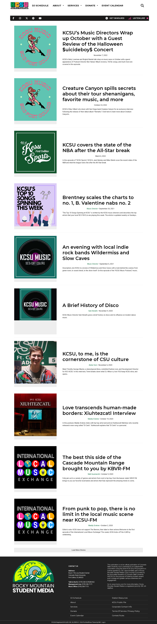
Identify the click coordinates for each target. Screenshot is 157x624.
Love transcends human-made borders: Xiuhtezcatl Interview (99, 410)
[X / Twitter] (27, 18)
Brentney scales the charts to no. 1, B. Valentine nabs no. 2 (98, 200)
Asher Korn (93, 365)
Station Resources (120, 598)
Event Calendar (112, 5)
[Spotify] (33, 18)
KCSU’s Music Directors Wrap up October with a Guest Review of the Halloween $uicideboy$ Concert (97, 41)
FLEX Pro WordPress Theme (88, 622)
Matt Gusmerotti (94, 474)
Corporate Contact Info (122, 607)
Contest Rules (118, 616)
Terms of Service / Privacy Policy (126, 611)
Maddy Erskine (93, 419)
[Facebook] (13, 18)
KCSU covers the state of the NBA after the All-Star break (96, 147)
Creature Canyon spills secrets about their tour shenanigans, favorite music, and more (99, 93)
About (57, 5)
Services (73, 5)
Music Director (92, 209)
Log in (103, 622)
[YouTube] (40, 18)
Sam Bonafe (93, 311)
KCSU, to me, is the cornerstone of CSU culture (95, 356)
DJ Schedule (40, 5)
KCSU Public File (119, 602)
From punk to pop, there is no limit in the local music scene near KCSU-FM (98, 514)
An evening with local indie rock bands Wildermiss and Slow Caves (95, 252)
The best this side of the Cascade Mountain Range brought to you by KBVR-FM (96, 462)
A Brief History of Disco (90, 305)
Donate (90, 5)
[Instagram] (20, 18)
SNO (99, 622)
